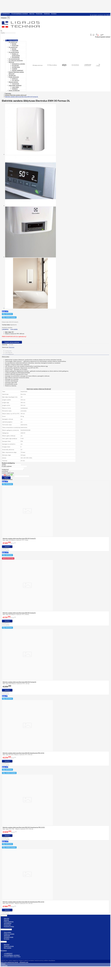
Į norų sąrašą (13, 329)
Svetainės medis (8, 937)
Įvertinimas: (5, 471)
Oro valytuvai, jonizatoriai (16, 60)
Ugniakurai (15, 89)
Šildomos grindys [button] (13, 82)
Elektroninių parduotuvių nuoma (9, 962)
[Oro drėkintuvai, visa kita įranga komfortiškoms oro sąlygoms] (21, 29)
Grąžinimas (47, 13)
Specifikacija (8, 352)
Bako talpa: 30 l (9, 332)
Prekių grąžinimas (8, 921)
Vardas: (4, 465)
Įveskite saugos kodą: (8, 473)
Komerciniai (15, 45)
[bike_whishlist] (93, 35)
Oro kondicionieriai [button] (14, 52)
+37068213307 (6, 13)
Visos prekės (7, 932)
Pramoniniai (15, 50)
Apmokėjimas (7, 923)
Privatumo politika (9, 926)
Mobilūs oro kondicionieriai (16, 54)
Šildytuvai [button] (11, 62)
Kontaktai (53, 13)
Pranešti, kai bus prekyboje (11, 342)
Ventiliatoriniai (16, 67)
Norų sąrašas (7, 948)
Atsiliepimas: (5, 469)
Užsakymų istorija (9, 946)
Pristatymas (39, 13)
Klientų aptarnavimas (6, 929)
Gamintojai (7, 935)
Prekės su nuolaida (9, 934)
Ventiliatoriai (12, 75)
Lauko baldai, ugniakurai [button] (15, 85)
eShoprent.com (24, 962)
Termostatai (15, 84)
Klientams (3, 941)
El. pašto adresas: (7, 466)
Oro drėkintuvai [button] (13, 42)
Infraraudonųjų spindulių (18, 64)
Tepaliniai (14, 69)
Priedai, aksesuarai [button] (14, 77)
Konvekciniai (15, 65)
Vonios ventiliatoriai (14, 90)
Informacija (4, 915)
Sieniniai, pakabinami (17, 70)
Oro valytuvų (15, 80)
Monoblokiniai (15, 57)
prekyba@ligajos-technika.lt (20, 13)
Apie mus (31, 13)
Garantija (6, 920)
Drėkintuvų (15, 78)
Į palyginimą (5, 329)
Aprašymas (8, 351)
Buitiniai (14, 44)
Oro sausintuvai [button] (13, 47)
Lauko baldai (15, 87)
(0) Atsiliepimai (9, 354)
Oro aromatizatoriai (14, 59)
